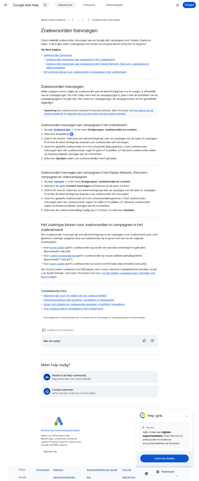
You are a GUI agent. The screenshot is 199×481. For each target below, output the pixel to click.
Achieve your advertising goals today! (60, 430)
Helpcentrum (65, 5)
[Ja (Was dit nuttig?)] (144, 341)
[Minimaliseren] (186, 415)
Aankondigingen (114, 5)
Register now (50, 451)
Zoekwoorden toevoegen (106, 19)
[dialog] (164, 437)
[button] (5, 5)
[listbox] (167, 474)
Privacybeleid (42, 469)
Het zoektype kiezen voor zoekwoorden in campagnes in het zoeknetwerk (85, 72)
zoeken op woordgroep (63, 255)
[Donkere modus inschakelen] (146, 473)
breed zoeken (57, 247)
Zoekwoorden (62, 129)
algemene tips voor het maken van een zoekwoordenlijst (96, 113)
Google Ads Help (26, 5)
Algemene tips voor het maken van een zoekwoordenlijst (75, 295)
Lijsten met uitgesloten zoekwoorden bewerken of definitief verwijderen (84, 304)
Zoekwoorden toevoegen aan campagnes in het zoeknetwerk (80, 59)
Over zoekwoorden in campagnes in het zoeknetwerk (73, 308)
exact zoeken (57, 263)
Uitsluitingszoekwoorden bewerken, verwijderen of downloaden (79, 300)
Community (89, 5)
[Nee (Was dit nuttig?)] (152, 341)
